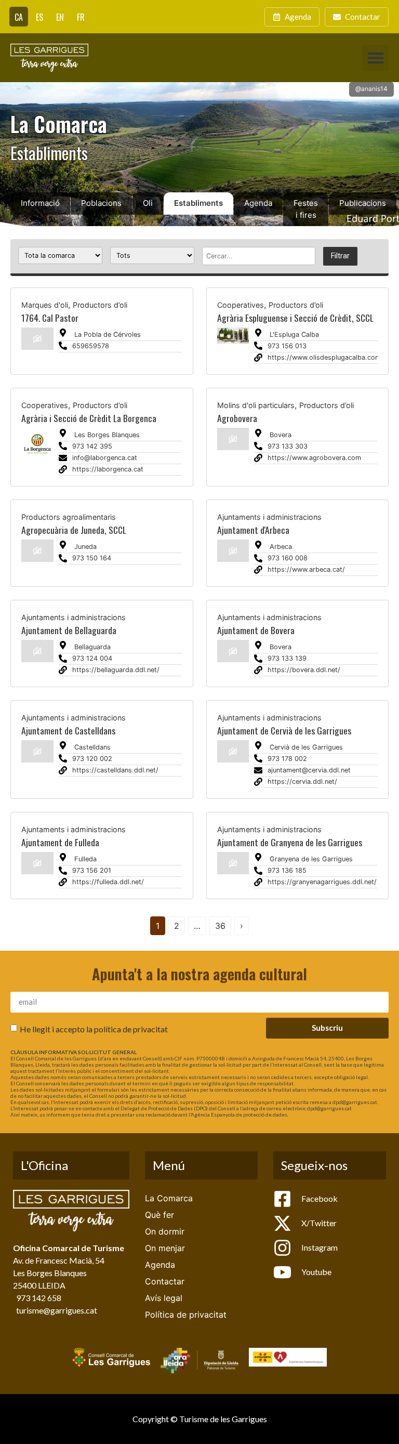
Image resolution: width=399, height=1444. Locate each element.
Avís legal (163, 1298)
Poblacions (101, 203)
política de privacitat (131, 1028)
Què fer (159, 1215)
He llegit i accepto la (94, 1028)
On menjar (165, 1248)
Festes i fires (306, 209)
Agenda (258, 203)
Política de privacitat (186, 1314)
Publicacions (362, 203)
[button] (375, 58)
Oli (148, 203)
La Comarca (169, 1198)
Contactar (164, 1281)
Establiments (198, 203)
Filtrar (340, 256)
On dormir (164, 1231)
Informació (40, 203)
